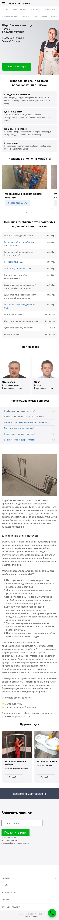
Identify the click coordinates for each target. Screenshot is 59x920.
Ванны (44, 16)
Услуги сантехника (19, 3)
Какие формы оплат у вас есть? (19, 434)
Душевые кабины (10, 16)
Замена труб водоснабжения (18, 268)
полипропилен (12, 255)
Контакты (36, 10)
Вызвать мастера (17, 66)
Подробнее (14, 777)
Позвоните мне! (15, 832)
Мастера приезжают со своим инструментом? (26, 422)
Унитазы (25, 16)
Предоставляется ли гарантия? (19, 428)
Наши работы (20, 10)
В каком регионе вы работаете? (19, 440)
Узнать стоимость (17, 203)
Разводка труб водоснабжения (19, 242)
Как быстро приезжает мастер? (19, 411)
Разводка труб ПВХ (13, 262)
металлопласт (12, 245)
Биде (35, 16)
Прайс (5, 10)
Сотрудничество (11, 907)
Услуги (6, 878)
